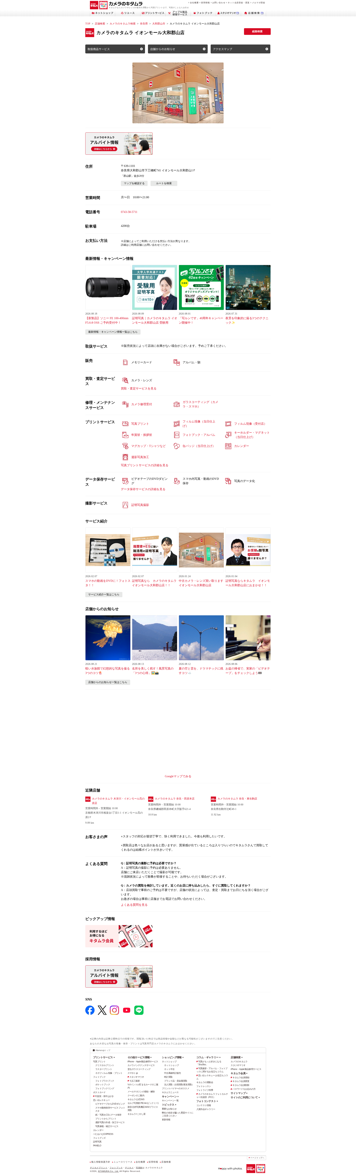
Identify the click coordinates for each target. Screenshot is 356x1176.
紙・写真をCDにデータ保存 (108, 1115)
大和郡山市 (158, 23)
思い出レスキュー (101, 1100)
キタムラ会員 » (239, 1073)
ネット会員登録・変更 (239, 2)
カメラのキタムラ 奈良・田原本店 (175, 798)
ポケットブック (102, 1084)
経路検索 (257, 31)
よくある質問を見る (134, 904)
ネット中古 (169, 1069)
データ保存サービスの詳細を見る (143, 489)
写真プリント (99, 1061)
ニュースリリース (122, 1162)
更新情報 (166, 1119)
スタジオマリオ (136, 1077)
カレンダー (98, 1130)
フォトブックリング (104, 1088)
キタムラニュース (170, 1092)
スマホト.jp (133, 1073)
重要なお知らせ (169, 1109)
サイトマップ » (239, 1093)
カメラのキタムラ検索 (123, 23)
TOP (87, 23)
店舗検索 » (237, 1057)
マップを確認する (134, 183)
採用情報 (205, 2)
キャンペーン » (170, 1096)
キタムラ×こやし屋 (137, 1114)
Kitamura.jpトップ (103, 1050)
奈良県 (144, 23)
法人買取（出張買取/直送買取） (179, 1084)
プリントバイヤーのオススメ (175, 1088)
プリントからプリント (105, 1118)
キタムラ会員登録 (241, 1077)
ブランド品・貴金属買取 (175, 1081)
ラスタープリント (103, 1069)
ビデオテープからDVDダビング (110, 1104)
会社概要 (194, 2)
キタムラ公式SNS (136, 1099)
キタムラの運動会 (204, 1082)
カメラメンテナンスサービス (141, 1065)
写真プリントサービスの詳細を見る (144, 465)
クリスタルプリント (104, 1065)
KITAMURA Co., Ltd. (108, 1171)
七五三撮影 (134, 1081)
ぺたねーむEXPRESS (103, 1134)
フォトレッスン (203, 1086)
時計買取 (168, 1077)
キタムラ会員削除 (241, 1085)
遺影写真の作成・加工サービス (110, 1122)
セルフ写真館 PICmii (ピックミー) (143, 1103)
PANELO (97, 1145)
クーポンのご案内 (136, 1095)
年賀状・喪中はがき (104, 1096)
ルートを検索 (164, 183)
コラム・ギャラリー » (208, 1057)
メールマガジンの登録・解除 (141, 1091)
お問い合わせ (218, 2)
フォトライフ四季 (204, 1090)
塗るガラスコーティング (139, 1069)
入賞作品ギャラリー (205, 1109)
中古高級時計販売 (172, 1073)
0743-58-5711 (129, 211)
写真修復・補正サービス (106, 1126)
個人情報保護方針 (100, 1162)
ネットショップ (169, 1061)
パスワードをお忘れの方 (244, 1089)
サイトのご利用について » (245, 1097)
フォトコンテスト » (207, 1101)
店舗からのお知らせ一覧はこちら (107, 682)
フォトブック (99, 1077)
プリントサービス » (104, 1057)
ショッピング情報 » (173, 1057)
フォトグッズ (99, 1138)
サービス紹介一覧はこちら (103, 594)
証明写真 (97, 1141)
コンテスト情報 (203, 1105)
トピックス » (169, 1104)
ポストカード (99, 1092)
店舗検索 (100, 23)
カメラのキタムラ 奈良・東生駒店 (237, 798)
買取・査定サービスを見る (138, 388)
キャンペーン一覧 (170, 1100)
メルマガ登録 (258, 2)
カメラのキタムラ (239, 1061)
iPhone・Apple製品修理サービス (143, 1061)
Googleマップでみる (178, 776)
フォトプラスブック (104, 1081)
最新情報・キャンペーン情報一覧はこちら (113, 331)
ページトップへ (257, 1158)
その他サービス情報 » (140, 1057)
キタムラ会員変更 (241, 1081)
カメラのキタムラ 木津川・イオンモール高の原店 (118, 801)
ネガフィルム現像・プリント (109, 1073)
